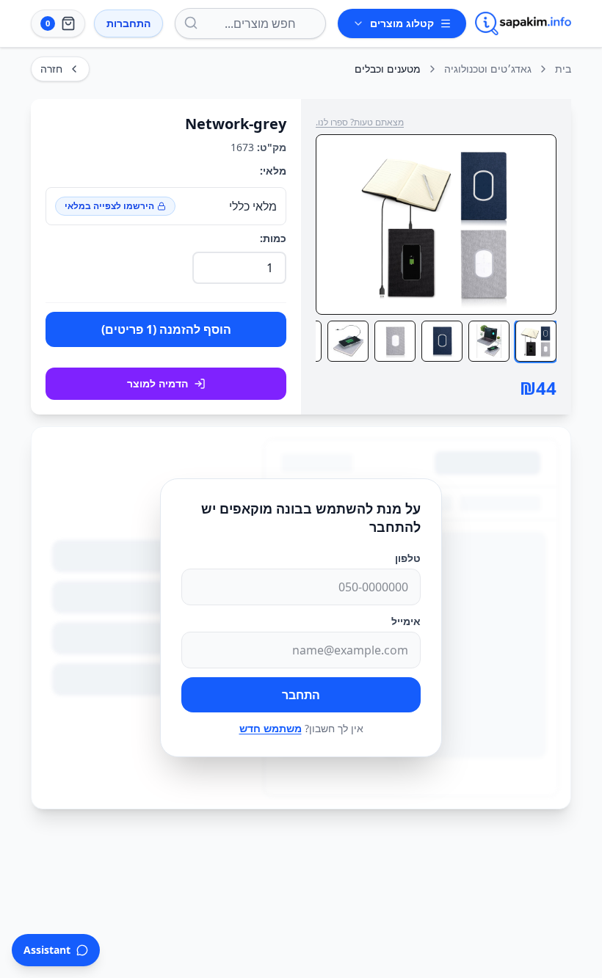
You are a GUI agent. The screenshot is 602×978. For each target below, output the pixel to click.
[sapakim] (523, 23)
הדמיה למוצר (157, 383)
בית (563, 69)
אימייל (406, 621)
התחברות (128, 23)
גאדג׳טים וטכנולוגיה (488, 69)
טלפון (408, 558)
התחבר (301, 695)
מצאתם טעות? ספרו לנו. (360, 122)
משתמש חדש (270, 728)
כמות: (273, 238)
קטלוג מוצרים (402, 23)
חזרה (51, 69)
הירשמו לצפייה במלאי (109, 206)
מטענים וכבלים (388, 69)
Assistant (46, 950)
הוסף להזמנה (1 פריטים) (166, 329)
